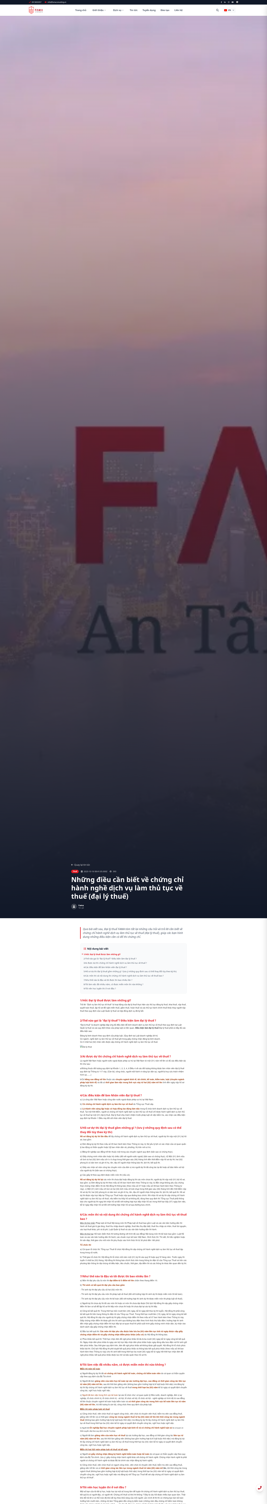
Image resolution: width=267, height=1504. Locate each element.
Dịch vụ (117, 10)
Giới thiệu (98, 10)
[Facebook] (221, 2)
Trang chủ (80, 10)
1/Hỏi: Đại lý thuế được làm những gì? (102, 954)
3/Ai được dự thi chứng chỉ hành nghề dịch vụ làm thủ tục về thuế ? (115, 963)
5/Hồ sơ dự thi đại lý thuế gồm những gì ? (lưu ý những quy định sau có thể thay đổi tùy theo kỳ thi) (130, 971)
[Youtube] (233, 2)
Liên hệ (178, 10)
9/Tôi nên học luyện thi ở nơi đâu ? (100, 988)
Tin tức (134, 10)
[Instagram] (228, 2)
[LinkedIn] (225, 2)
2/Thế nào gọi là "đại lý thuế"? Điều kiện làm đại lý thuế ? (110, 958)
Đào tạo (165, 10)
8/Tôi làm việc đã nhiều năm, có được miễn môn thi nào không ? (113, 984)
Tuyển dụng (149, 10)
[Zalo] (237, 2)
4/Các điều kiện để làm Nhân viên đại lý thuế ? (105, 967)
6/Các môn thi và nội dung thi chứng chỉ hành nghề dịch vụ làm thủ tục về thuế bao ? (124, 975)
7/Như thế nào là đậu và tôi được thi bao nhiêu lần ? (108, 980)
